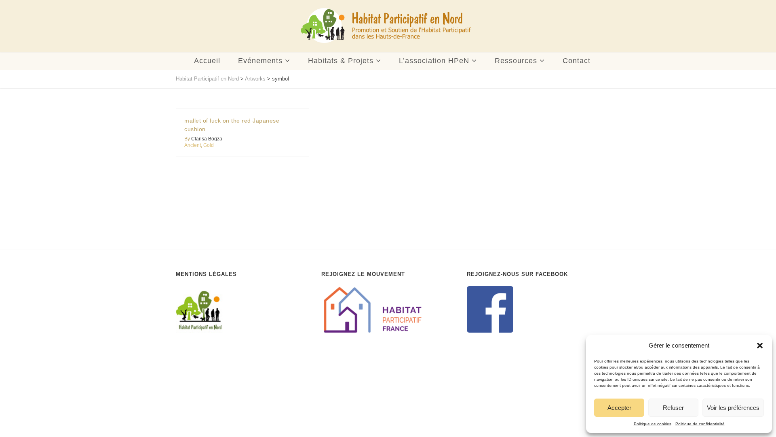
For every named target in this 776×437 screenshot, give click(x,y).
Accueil (207, 61)
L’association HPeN (434, 61)
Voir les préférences (733, 407)
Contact (576, 61)
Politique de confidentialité (700, 424)
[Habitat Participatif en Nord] (386, 26)
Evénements (260, 61)
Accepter (619, 407)
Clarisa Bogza (206, 139)
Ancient (192, 145)
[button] (760, 346)
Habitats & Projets (340, 61)
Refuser (673, 407)
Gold (208, 145)
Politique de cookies (652, 424)
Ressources (516, 61)
